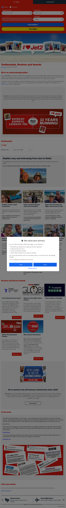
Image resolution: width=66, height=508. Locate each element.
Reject (21, 264)
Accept (45, 264)
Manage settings (32, 268)
